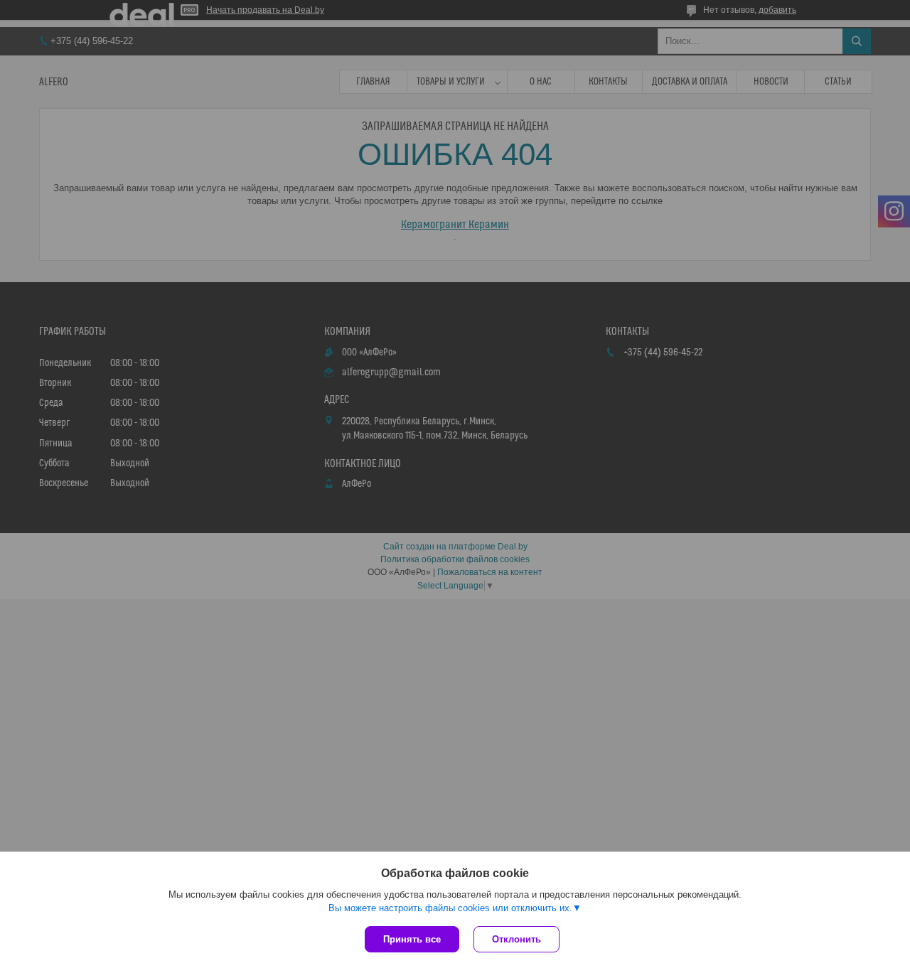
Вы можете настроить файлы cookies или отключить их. (450, 908)
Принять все (412, 939)
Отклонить (516, 939)
